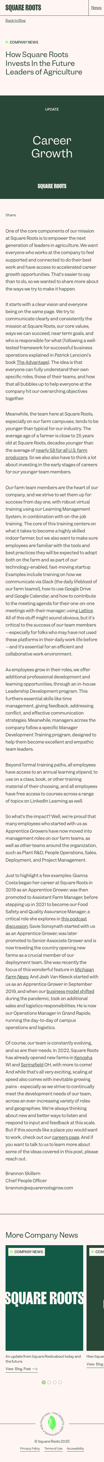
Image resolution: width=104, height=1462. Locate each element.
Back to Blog (16, 20)
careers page (65, 1137)
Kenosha (83, 1058)
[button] (43, 1382)
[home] (23, 8)
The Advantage (32, 362)
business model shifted (70, 991)
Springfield (32, 1065)
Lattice (86, 611)
